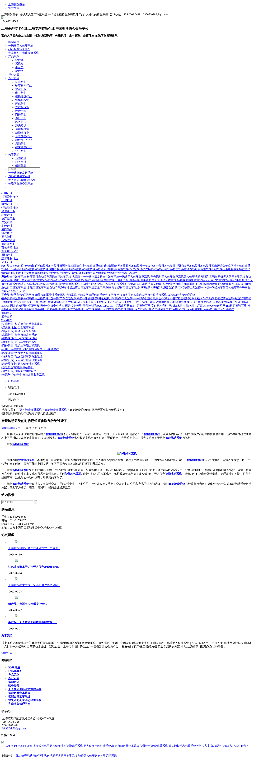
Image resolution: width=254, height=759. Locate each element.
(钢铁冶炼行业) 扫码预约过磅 (19, 338)
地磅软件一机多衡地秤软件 (147, 265)
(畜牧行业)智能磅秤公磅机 (17, 367)
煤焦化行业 (22, 100)
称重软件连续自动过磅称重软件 (192, 269)
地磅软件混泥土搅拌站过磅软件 (117, 273)
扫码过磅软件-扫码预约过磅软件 (58, 280)
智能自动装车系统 (19, 696)
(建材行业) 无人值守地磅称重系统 (22, 360)
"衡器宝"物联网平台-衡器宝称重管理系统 (35, 294)
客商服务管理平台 (19, 703)
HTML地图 (15, 671)
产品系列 (13, 56)
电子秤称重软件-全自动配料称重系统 (200, 283)
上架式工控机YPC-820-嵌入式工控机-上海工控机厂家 (120, 302)
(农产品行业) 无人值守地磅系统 (20, 363)
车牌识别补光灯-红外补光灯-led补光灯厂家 (164, 309)
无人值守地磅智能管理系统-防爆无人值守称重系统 (214, 276)
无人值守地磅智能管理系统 (24, 689)
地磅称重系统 (33, 409)
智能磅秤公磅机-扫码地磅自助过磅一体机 (115, 298)
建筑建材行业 (23, 147)
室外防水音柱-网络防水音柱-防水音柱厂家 (177, 305)
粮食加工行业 (23, 140)
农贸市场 (20, 110)
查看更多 (6, 652)
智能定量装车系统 (19, 692)
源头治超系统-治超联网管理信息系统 (82, 294)
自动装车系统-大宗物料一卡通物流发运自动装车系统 (87, 276)
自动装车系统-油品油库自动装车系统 (71, 287)
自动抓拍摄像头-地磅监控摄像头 (172, 302)
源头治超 (20, 125)
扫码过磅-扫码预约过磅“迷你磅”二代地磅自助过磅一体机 (174, 287)
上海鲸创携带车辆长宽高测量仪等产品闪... (34, 585)
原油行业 (20, 143)
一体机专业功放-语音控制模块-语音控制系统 (72, 305)
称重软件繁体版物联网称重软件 (112, 265)
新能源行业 (22, 132)
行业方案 (13, 74)
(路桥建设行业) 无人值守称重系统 (22, 352)
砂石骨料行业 (23, 85)
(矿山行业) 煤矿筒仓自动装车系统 (22, 323)
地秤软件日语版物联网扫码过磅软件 (70, 265)
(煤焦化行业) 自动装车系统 (17, 327)
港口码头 (20, 118)
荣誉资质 (13, 685)
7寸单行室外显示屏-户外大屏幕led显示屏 (63, 302)
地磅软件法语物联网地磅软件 (182, 265)
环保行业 (20, 103)
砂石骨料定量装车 (19, 49)
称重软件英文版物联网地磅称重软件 (34, 273)
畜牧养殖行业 (23, 136)
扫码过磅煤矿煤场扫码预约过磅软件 (151, 269)
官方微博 (13, 8)
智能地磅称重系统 (56, 409)
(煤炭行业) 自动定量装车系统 (19, 331)
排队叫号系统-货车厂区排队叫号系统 (102, 283)
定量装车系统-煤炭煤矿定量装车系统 (116, 287)
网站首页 (13, 41)
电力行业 (20, 92)
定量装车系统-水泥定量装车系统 (29, 287)
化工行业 (20, 150)
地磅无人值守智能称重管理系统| (97, 755)
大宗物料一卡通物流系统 (23, 52)
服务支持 (20, 161)
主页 (19, 409)
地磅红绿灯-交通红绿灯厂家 (21, 302)
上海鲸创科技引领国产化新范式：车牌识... (34, 548)
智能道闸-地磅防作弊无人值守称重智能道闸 (167, 298)
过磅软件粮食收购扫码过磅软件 (29, 265)
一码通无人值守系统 (20, 45)
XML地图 (14, 667)
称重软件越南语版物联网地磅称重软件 (60, 269)
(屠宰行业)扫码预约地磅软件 (18, 371)
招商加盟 (20, 165)
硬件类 (19, 71)
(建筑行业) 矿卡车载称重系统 (19, 342)
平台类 (19, 67)
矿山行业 (20, 81)
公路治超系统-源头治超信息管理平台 (145, 280)
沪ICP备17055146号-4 (235, 745)
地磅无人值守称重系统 (64, 755)
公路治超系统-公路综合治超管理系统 (172, 294)
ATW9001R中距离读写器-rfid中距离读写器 (125, 305)
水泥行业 (20, 89)
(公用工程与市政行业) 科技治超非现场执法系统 (30, 349)
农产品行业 (22, 107)
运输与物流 (22, 129)
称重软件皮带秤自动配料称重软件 (77, 273)
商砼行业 (20, 114)
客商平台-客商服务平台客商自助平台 (127, 294)
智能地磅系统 (54, 434)
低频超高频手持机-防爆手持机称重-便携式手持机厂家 (56, 309)
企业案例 (13, 78)
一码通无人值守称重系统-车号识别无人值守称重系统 (151, 276)
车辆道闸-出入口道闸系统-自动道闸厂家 (113, 309)
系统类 (19, 63)
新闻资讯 (20, 158)
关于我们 (13, 154)
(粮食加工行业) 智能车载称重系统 (22, 356)
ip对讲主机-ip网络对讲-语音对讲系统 (212, 309)
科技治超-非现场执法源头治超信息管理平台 (151, 283)
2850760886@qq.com (14, 728)
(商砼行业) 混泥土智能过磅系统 (20, 345)
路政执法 (20, 121)
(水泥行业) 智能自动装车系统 (19, 334)
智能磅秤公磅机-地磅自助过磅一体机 (100, 280)
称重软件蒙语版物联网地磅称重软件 (106, 269)
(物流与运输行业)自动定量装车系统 (23, 374)
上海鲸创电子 (16, 4)
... (34, 566)
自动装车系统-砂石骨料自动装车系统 (32, 276)
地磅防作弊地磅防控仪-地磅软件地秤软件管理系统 (49, 283)
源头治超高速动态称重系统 (24, 700)
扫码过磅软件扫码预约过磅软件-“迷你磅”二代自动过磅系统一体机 (50, 298)
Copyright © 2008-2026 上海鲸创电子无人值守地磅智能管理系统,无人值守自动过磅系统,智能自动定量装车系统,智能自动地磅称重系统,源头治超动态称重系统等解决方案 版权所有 (114, 745)
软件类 (19, 60)
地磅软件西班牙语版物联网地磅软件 (222, 265)
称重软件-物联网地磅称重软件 (186, 280)
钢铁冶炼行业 (23, 96)
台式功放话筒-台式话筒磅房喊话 (212, 302)
